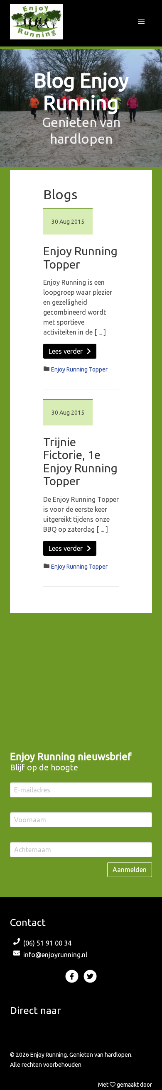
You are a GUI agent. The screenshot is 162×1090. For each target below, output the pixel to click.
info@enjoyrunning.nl (55, 954)
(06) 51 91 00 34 (47, 943)
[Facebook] (73, 980)
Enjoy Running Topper (79, 369)
